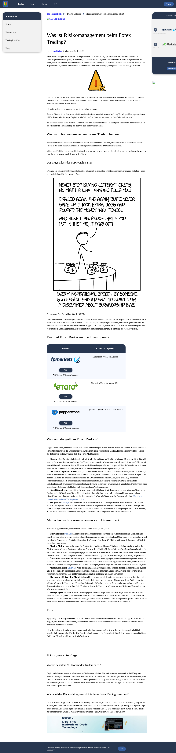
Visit (65, 370)
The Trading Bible (54, 14)
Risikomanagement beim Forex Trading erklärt (105, 14)
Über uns (44, 4)
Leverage (65, 502)
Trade (169, 4)
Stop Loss (68, 534)
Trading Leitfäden (13, 40)
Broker (21, 4)
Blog (7, 48)
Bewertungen (11, 32)
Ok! (122, 749)
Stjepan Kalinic (56, 51)
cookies (50, 750)
